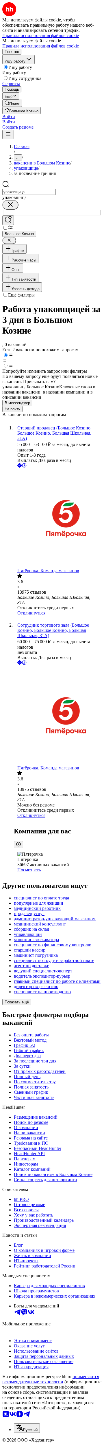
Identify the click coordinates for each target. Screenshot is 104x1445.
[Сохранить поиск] (8, 220)
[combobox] (29, 192)
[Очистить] (10, 205)
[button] (8, 116)
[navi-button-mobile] (8, 134)
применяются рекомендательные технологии (50, 1379)
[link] (12, 103)
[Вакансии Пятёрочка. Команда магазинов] (57, 518)
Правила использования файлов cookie (40, 45)
